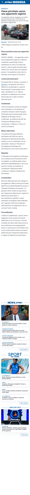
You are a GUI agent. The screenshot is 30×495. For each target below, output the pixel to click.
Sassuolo (4, 84)
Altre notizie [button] (24, 349)
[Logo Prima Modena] (15, 2)
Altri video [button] (24, 435)
